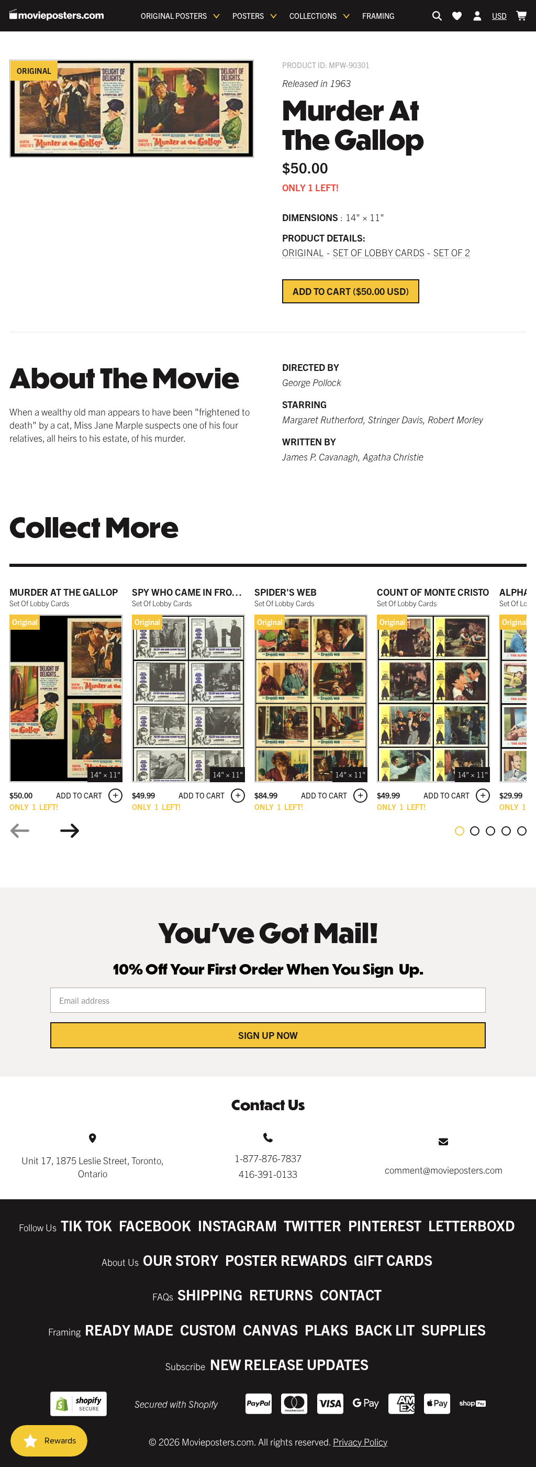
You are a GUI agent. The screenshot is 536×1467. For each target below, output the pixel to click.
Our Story (180, 1260)
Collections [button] (313, 15)
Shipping (209, 1294)
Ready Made (129, 1329)
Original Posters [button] (174, 15)
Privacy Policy (360, 1442)
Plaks (326, 1329)
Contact (351, 1294)
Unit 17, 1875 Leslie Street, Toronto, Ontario (92, 1166)
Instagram (237, 1225)
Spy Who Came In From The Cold (208, 592)
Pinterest (384, 1225)
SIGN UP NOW (268, 1035)
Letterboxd (471, 1225)
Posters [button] (248, 15)
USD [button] (499, 15)
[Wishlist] (457, 16)
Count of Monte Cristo (433, 592)
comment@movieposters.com (443, 1170)
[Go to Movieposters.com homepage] (56, 14)
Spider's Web (285, 592)
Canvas (270, 1329)
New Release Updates (289, 1364)
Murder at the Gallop (63, 592)
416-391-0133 (268, 1174)
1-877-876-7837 (268, 1158)
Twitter (312, 1225)
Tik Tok (86, 1225)
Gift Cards (393, 1260)
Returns (281, 1294)
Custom (208, 1329)
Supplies (453, 1329)
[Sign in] (477, 16)
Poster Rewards (286, 1260)
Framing (378, 15)
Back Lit (385, 1329)
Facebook (155, 1225)
